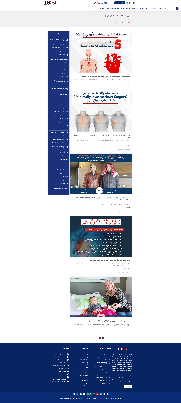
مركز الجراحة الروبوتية (63, 162)
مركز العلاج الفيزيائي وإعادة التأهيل (60, 111)
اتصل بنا (94, 8)
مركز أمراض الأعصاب (63, 118)
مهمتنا (86, 370)
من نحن (160, 8)
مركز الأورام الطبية (64, 183)
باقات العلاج (99, 8)
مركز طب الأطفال (64, 136)
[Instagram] (95, 3)
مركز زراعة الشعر (64, 97)
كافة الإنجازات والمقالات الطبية (127, 8)
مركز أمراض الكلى (64, 76)
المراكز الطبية (147, 8)
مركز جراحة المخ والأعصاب (62, 166)
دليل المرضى (138, 8)
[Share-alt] (74, 394)
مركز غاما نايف (65, 62)
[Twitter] (102, 3)
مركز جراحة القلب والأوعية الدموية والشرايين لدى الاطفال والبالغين (110, 260)
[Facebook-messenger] (81, 394)
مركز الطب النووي (64, 173)
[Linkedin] (92, 3)
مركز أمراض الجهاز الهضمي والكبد (60, 139)
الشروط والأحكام (84, 362)
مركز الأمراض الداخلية (63, 84)
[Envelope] (84, 394)
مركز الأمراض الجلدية (63, 101)
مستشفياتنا (154, 8)
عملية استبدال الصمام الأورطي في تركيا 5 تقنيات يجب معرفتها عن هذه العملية (106, 76)
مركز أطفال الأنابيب (64, 180)
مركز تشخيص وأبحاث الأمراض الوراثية (59, 132)
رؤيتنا (87, 367)
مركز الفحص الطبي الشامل (62, 51)
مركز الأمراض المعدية (63, 104)
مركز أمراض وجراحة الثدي (62, 73)
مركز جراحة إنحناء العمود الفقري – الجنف (59, 66)
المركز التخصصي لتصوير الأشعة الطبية (59, 47)
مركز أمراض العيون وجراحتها (62, 155)
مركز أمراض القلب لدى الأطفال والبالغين (59, 142)
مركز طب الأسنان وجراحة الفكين (61, 115)
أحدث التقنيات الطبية (107, 8)
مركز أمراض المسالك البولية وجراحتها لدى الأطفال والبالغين (102, 376)
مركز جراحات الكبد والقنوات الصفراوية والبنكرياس (103, 363)
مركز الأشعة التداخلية (63, 122)
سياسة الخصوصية (84, 359)
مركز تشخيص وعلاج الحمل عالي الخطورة (59, 59)
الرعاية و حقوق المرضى (83, 375)
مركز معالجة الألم (64, 108)
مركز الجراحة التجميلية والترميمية (61, 169)
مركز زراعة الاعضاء (64, 191)
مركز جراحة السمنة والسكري (62, 176)
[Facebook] (105, 3)
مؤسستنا (86, 365)
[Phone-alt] (77, 394)
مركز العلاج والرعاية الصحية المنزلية (60, 44)
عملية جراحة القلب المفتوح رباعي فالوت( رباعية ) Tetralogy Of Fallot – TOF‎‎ (107, 321)
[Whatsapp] (127, 3)
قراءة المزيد (127, 83)
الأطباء (142, 8)
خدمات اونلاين (116, 8)
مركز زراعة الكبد (64, 129)
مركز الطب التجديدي (63, 69)
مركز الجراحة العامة (64, 159)
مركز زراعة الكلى (64, 125)
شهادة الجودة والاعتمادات (82, 372)
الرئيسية (164, 8)
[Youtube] (98, 3)
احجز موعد (86, 383)
